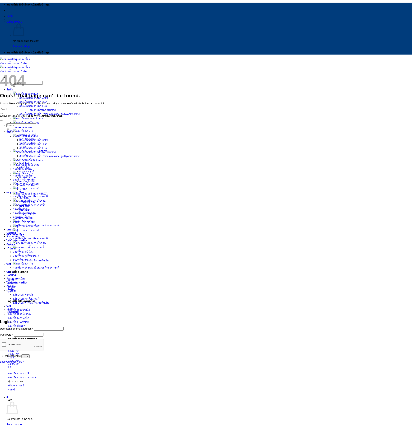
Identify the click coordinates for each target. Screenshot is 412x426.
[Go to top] (1, 120)
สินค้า (9, 89)
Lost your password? (12, 361)
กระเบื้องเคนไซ (24, 131)
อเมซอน (24, 197)
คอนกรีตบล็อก (21, 259)
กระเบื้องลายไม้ (21, 251)
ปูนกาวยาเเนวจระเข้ (27, 226)
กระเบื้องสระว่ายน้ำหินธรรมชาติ (37, 110)
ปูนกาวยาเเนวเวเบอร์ (27, 230)
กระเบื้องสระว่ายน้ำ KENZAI (32, 193)
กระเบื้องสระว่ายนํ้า (27, 136)
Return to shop (21, 46)
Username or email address (16, 328)
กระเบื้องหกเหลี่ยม (23, 217)
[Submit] (1, 113)
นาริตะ (23, 189)
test (8, 264)
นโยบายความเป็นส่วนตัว (27, 298)
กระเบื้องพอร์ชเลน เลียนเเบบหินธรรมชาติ (36, 267)
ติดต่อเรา (11, 244)
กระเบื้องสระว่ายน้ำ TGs (33, 106)
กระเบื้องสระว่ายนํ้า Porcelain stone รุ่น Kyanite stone (49, 156)
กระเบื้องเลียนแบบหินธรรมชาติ (30, 196)
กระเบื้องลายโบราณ (27, 122)
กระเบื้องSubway (22, 168)
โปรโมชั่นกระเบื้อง (17, 282)
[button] (10, 16)
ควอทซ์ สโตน (27, 201)
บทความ (11, 229)
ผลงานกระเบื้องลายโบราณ (31, 242)
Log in (25, 356)
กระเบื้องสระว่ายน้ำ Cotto (33, 140)
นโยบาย (11, 290)
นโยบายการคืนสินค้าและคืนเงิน (31, 260)
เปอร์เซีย (24, 209)
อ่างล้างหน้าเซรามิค (24, 221)
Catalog (11, 233)
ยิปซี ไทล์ (24, 205)
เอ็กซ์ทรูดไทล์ (27, 181)
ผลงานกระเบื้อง (15, 234)
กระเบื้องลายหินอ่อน (24, 255)
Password (6, 334)
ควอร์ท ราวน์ (26, 171)
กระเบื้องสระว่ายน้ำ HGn (33, 102)
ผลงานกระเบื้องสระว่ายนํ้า (31, 247)
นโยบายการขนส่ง (23, 294)
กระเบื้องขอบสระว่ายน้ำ (29, 118)
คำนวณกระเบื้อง (15, 278)
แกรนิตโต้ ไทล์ (27, 177)
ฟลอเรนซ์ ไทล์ (27, 185)
